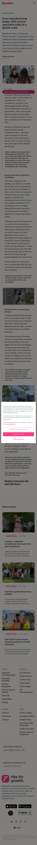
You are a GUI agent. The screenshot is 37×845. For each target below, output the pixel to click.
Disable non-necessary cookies (18, 429)
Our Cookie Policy (10, 424)
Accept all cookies (18, 434)
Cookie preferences (18, 439)
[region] (18, 422)
